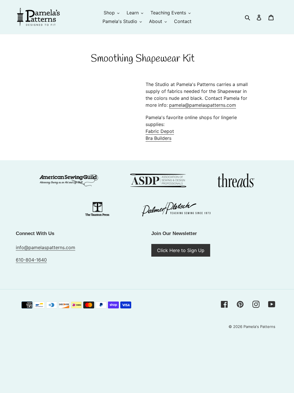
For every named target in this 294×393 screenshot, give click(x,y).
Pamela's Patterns (259, 326)
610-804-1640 (31, 260)
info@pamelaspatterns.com (45, 247)
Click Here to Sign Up (180, 250)
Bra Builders (158, 138)
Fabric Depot (160, 131)
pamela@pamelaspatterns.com (202, 105)
